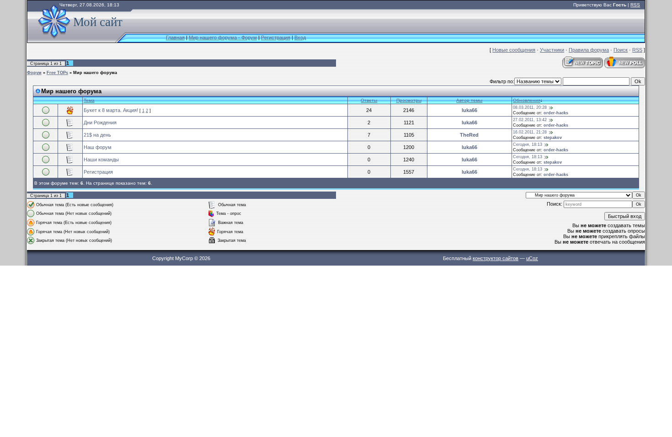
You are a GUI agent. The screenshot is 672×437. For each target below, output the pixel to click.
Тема (89, 100)
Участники (552, 50)
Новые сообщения (513, 50)
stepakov (553, 137)
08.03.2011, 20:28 (530, 107)
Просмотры (408, 100)
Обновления (526, 100)
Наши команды (101, 159)
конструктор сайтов (495, 258)
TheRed (469, 135)
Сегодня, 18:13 (527, 144)
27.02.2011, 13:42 (530, 119)
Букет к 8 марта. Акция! (111, 110)
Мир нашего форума (95, 72)
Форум (34, 72)
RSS (635, 4)
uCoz (532, 258)
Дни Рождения (100, 122)
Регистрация (275, 37)
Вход (300, 37)
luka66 (469, 110)
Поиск (620, 50)
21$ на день (97, 135)
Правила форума (589, 50)
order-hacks (556, 113)
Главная (175, 37)
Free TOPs (57, 72)
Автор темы (469, 100)
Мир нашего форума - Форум (223, 37)
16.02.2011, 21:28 (530, 132)
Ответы (369, 100)
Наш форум (98, 147)
